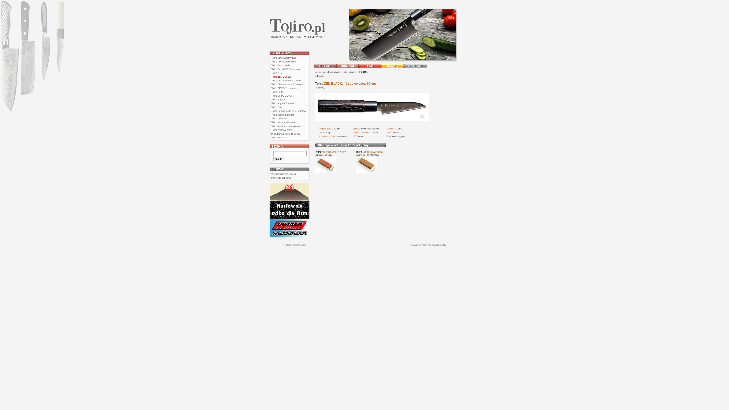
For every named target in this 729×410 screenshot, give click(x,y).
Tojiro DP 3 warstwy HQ (283, 61)
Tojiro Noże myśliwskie (283, 122)
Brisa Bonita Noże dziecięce (285, 133)
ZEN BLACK (349, 72)
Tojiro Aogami (278, 99)
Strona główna (333, 72)
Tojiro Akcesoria (279, 137)
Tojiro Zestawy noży (281, 130)
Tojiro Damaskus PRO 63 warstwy (288, 111)
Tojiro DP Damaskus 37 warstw (287, 84)
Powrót (320, 76)
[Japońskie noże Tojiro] (297, 37)
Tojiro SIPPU (277, 92)
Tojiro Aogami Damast (282, 103)
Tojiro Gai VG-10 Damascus (285, 69)
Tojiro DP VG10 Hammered (285, 88)
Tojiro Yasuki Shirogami (283, 115)
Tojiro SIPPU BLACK (282, 96)
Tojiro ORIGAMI (279, 118)
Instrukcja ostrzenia (281, 178)
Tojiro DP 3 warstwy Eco (283, 58)
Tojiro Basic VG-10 (280, 65)
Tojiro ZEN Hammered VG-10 (286, 80)
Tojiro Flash (277, 107)
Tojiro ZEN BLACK (281, 77)
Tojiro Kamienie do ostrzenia (286, 126)
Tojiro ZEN (276, 73)
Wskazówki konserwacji (283, 174)
